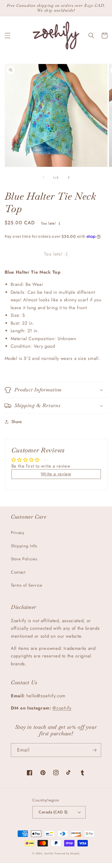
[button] (7, 35)
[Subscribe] (94, 750)
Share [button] (16, 422)
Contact (18, 572)
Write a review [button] (56, 474)
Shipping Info (24, 546)
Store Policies (24, 559)
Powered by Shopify (67, 853)
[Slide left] (43, 178)
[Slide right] (68, 178)
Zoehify (49, 853)
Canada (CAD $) (53, 812)
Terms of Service (26, 585)
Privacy (17, 533)
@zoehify (61, 708)
